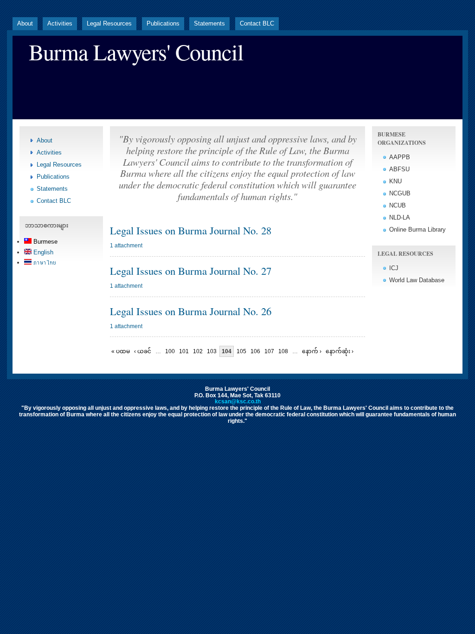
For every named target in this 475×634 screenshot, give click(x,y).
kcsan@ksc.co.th (238, 401)
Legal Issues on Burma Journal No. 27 (190, 271)
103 (212, 351)
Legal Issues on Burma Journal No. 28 (190, 230)
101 (184, 351)
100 (170, 351)
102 (198, 351)
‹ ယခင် (142, 351)
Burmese (45, 241)
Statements (209, 23)
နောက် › (311, 351)
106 (255, 351)
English (42, 252)
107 (269, 351)
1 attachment (126, 245)
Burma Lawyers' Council (136, 52)
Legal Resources (109, 23)
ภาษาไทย (44, 262)
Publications (163, 23)
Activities (59, 23)
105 (241, 351)
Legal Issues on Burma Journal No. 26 (190, 311)
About (25, 23)
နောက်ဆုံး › (339, 351)
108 (283, 351)
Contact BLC (257, 23)
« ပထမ (120, 351)
